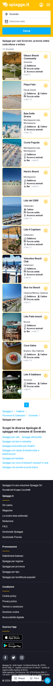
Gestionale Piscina (12, 537)
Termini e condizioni (12, 606)
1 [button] (26, 404)
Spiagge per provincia (13, 566)
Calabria (20, 411)
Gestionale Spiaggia (12, 531)
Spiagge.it (7, 411)
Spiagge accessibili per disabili (18, 446)
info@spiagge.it (24, 675)
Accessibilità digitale (13, 617)
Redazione (7, 521)
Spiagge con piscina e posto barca (20, 467)
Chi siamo (7, 505)
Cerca (26, 30)
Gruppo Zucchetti (22, 490)
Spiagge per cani (11, 437)
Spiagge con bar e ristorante (16, 441)
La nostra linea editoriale (15, 515)
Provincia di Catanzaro (13, 415)
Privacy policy (9, 601)
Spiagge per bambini (13, 458)
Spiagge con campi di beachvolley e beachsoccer (20, 452)
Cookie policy (9, 596)
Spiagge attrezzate (32, 437)
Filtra (36, 678)
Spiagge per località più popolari (18, 577)
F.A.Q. (5, 526)
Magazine (7, 510)
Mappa (21, 678)
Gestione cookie (10, 612)
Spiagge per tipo (10, 571)
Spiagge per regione (12, 561)
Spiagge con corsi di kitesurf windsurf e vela (25, 462)
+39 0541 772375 (9, 675)
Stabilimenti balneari (12, 555)
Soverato (33, 415)
